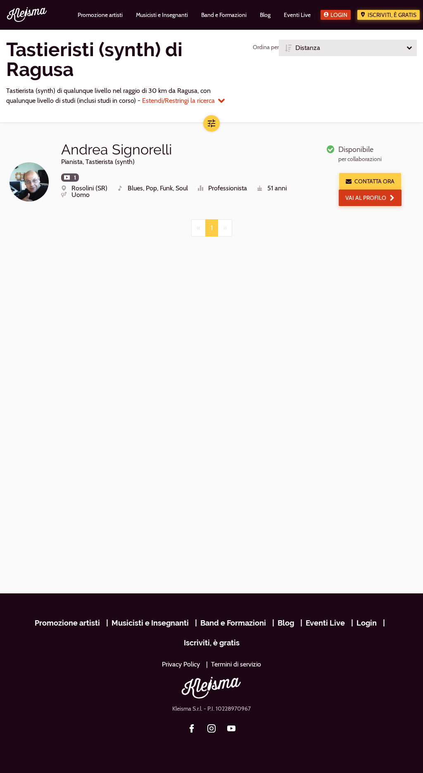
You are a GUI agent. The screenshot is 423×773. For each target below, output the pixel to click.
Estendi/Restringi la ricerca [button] (178, 100)
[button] (348, 48)
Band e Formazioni (233, 623)
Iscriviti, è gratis (392, 15)
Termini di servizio (236, 664)
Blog (286, 623)
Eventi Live (325, 623)
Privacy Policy (181, 664)
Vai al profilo (365, 198)
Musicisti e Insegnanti (150, 623)
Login (338, 15)
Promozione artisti (67, 623)
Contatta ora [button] (374, 181)
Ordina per (266, 47)
